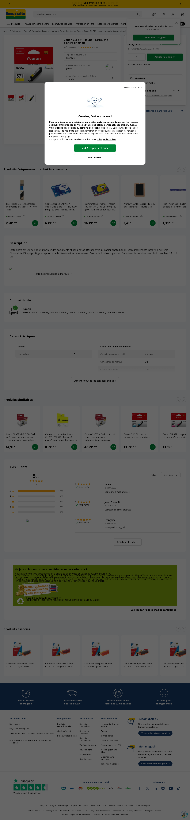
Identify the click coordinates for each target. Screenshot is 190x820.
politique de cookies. (106, 139)
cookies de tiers (102, 127)
